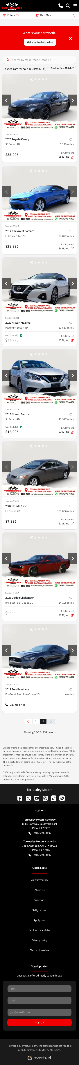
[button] (60, 5)
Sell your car (39, 910)
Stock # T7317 (12, 593)
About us (39, 890)
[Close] (70, 38)
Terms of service (39, 950)
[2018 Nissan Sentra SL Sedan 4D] (39, 377)
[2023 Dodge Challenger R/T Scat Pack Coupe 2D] (39, 560)
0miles (69, 694)
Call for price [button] (17, 705)
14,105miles (66, 603)
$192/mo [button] (66, 430)
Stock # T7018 (12, 226)
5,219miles (67, 144)
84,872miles (66, 236)
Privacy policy (39, 940)
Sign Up (39, 1023)
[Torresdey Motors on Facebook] (18, 798)
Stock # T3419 (12, 409)
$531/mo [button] (66, 155)
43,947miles (66, 419)
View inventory (39, 880)
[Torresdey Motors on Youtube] (35, 798)
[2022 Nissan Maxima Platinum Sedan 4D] (39, 285)
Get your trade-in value (40, 42)
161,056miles (65, 511)
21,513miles (66, 328)
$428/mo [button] (66, 246)
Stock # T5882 (12, 318)
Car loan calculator (39, 930)
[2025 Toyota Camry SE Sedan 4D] (39, 102)
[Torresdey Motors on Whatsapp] (60, 798)
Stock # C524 (11, 684)
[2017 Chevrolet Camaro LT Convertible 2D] (39, 193)
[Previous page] (28, 721)
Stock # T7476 (12, 501)
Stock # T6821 (12, 134)
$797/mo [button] (66, 613)
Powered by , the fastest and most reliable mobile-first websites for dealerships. (40, 1048)
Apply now (40, 920)
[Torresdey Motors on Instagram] (44, 798)
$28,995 (12, 246)
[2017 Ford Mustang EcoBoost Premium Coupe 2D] (39, 652)
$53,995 (12, 613)
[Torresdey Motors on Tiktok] (52, 798)
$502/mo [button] (66, 338)
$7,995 (11, 521)
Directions (39, 900)
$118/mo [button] (66, 522)
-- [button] (73, 705)
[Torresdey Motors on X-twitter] (27, 798)
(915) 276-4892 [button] (42, 833)
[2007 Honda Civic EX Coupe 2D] (39, 469)
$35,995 (12, 154)
